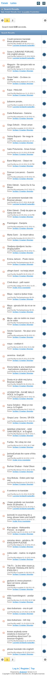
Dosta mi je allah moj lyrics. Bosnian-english (20, 381)
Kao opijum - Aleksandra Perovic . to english (18, 528)
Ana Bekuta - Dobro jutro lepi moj (20, 479)
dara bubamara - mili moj (18, 620)
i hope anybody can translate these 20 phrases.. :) (20, 503)
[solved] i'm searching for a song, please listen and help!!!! (21, 516)
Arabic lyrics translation (21, 288)
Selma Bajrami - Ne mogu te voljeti (20, 137)
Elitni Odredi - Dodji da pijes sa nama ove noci (21, 211)
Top (33, 668)
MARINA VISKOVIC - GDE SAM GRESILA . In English (19, 430)
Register (25, 668)
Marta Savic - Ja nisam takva (20, 235)
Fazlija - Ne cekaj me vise (19, 442)
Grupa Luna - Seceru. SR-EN (20, 418)
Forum (4, 3)
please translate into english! (20, 649)
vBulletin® (23, 672)
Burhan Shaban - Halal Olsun (20, 466)
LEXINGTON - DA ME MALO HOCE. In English (20, 393)
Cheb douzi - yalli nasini (18, 282)
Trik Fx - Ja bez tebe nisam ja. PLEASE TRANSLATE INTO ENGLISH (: (21, 568)
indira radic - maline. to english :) (21, 554)
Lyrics (13, 3)
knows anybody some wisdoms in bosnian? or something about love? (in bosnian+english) (19, 635)
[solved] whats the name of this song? (21, 455)
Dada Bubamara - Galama (19, 113)
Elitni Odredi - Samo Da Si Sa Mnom (21, 186)
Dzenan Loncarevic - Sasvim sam (20, 173)
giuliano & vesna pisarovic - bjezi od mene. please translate (20, 583)
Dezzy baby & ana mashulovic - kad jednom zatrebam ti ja (21, 368)
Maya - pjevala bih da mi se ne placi (21, 306)
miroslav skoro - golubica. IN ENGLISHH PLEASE (20, 541)
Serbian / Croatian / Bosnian (23, 71)
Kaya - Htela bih (14, 90)
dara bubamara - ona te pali (20, 608)
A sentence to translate (17, 491)
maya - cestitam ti (15, 344)
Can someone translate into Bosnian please (20, 199)
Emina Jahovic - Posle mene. (20, 259)
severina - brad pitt (15, 355)
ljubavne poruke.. (15, 101)
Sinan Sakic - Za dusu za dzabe (18, 78)
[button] (7, 20)
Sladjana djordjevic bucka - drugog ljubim (19, 247)
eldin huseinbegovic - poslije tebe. (20, 597)
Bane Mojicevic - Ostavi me (19, 161)
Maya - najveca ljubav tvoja (19, 294)
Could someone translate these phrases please (18, 40)
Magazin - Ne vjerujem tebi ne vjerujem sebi (21, 65)
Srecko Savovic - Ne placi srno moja (21, 332)
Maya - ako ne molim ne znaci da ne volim (21, 319)
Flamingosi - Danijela (17, 223)
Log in (16, 668)
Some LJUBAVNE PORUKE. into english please (20, 53)
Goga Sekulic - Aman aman (20, 125)
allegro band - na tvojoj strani (20, 271)
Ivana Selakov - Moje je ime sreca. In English (20, 406)
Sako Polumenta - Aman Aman (21, 149)
